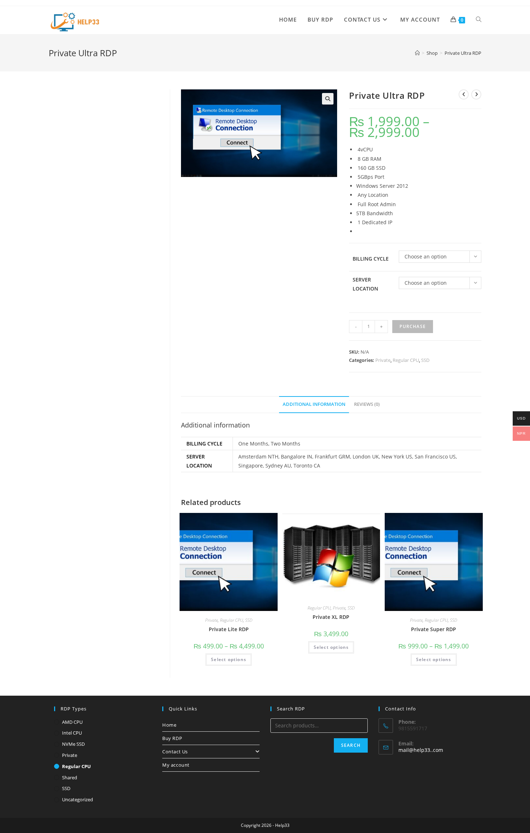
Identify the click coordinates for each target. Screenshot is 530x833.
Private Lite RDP (229, 629)
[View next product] (476, 94)
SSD (425, 360)
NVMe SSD (73, 744)
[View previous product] (464, 94)
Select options (228, 659)
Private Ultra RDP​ (463, 53)
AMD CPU (72, 722)
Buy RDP (172, 738)
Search (351, 745)
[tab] (314, 404)
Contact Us (175, 751)
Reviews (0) (367, 404)
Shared (69, 777)
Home (169, 725)
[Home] (417, 53)
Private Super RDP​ (433, 629)
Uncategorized (77, 799)
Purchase (412, 326)
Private (382, 360)
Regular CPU (406, 360)
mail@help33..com (420, 749)
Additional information (314, 404)
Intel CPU (72, 733)
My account (176, 765)
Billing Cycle (371, 258)
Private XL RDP (331, 616)
